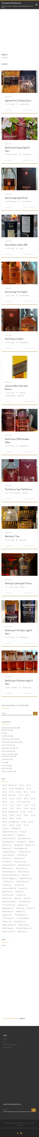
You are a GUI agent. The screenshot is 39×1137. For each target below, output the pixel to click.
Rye (3, 733)
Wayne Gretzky (9, 925)
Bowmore (7, 848)
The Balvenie (21, 915)
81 (23, 812)
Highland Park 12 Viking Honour (18, 100)
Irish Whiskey (7, 745)
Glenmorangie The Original (16, 291)
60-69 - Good (9, 795)
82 (30, 812)
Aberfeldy (16, 828)
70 (12, 802)
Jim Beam (19, 885)
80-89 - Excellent (10, 812)
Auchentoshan (8, 838)
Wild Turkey (8, 928)
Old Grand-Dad (9, 901)
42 (21, 785)
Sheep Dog (7, 911)
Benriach (21, 842)
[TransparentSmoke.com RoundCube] (21, 1133)
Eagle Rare (19, 858)
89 (12, 818)
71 (4, 805)
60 (33, 792)
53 (29, 788)
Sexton (31, 908)
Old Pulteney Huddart (14, 338)
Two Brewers (20, 921)
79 (26, 808)
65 (19, 798)
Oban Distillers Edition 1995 (16, 244)
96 (19, 825)
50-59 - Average (17, 788)
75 (33, 805)
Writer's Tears (8, 931)
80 (33, 808)
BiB (31, 842)
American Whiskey (9, 728)
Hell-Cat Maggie (9, 878)
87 (33, 815)
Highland (6, 759)
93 (31, 822)
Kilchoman (7, 891)
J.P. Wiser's (8, 881)
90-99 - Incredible (10, 822)
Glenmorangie (8, 871)
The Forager (8, 918)
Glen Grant (21, 868)
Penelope (23, 905)
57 (12, 792)
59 (26, 792)
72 (12, 805)
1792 (5, 828)
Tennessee (6, 736)
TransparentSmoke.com (18, 1123)
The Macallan (23, 918)
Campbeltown (8, 756)
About (5, 1039)
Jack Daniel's (22, 881)
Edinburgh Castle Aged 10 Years (18, 583)
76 (4, 808)
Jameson (7, 885)
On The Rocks (8, 905)
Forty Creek (20, 861)
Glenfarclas (7, 868)
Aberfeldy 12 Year (12, 536)
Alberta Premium (9, 832)
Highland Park (26, 878)
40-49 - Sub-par (9, 785)
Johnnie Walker (9, 888)
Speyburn (7, 915)
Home (4, 945)
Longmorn (21, 895)
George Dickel (8, 865)
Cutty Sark (22, 855)
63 (4, 798)
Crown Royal (8, 855)
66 (26, 798)
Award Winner (24, 838)
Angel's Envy (8, 835)
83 (4, 815)
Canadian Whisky (9, 739)
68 (4, 802)
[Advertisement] (19, 30)
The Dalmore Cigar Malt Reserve (18, 489)
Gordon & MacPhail (10, 875)
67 (33, 798)
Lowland (5, 765)
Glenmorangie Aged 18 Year (16, 197)
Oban (27, 898)
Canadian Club (9, 852)
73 (19, 805)
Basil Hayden (8, 842)
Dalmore (6, 858)
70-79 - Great (23, 802)
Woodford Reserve (24, 928)
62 (28, 795)
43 (28, 785)
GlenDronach (24, 865)
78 (19, 808)
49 (4, 788)
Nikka (18, 898)
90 (19, 818)
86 (26, 815)
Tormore (6, 921)
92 (24, 822)
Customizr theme (31, 1128)
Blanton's (7, 845)
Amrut (23, 832)
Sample (20, 908)
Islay (4, 762)
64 (12, 798)
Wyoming (22, 931)
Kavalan (23, 888)
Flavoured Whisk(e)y (10, 742)
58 (19, 792)
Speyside (5, 768)
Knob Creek (8, 895)
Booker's (30, 845)
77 (12, 808)
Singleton (20, 911)
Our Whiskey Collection (10, 1044)
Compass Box (24, 852)
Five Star (7, 861)
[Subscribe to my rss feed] (18, 1133)
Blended (18, 845)
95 (12, 825)
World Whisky (7, 771)
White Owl (24, 925)
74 (26, 805)
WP (11, 1128)
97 (26, 825)
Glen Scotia (23, 871)
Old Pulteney (25, 901)
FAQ (4, 1042)
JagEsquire (9, 110)
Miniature (7, 898)
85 (19, 815)
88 (4, 818)
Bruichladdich (20, 848)
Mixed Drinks (7, 751)
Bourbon (5, 730)
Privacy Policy (7, 1047)
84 (12, 815)
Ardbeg (21, 835)
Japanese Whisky (8, 748)
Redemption (8, 908)
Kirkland (19, 891)
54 (4, 792)
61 (20, 795)
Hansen (26, 875)
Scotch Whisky (8, 754)
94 (4, 825)
